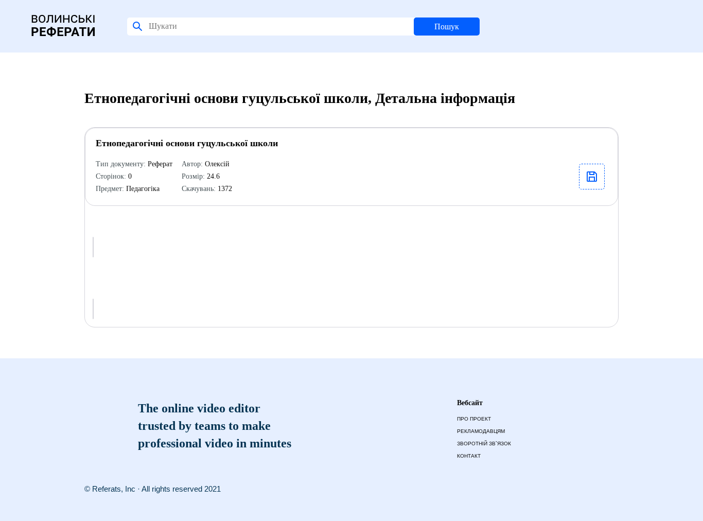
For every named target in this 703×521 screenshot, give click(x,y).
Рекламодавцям (481, 431)
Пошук (446, 26)
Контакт (469, 456)
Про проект (474, 419)
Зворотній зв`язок (484, 443)
